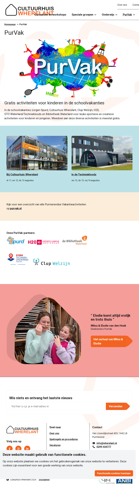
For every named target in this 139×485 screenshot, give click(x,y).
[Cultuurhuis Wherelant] (22, 430)
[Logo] (29, 10)
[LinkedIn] (27, 449)
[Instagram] (18, 449)
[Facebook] (10, 449)
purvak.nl (16, 208)
